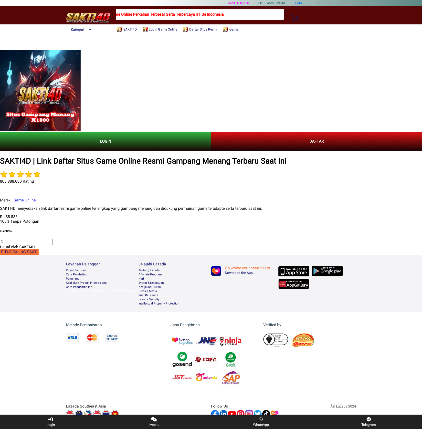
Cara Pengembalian (79, 287)
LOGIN (105, 141)
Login (50, 425)
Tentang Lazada (149, 270)
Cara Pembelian (76, 274)
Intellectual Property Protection (158, 303)
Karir (141, 278)
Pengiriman (73, 278)
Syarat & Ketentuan (151, 282)
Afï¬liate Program (150, 274)
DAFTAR (316, 141)
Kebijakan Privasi (149, 287)
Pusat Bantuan (76, 270)
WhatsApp (261, 425)
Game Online (24, 200)
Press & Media (147, 291)
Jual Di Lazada (148, 295)
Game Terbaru (238, 3)
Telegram (368, 425)
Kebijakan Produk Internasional (86, 282)
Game (299, 3)
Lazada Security (148, 299)
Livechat (154, 425)
